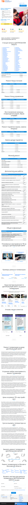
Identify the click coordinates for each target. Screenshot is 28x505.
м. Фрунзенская (17, 66)
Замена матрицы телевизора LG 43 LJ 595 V (20, 275)
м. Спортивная (17, 57)
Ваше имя (2, 483)
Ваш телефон (3, 486)
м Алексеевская (17, 470)
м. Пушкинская (17, 53)
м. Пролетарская (17, 52)
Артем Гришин (23, 302)
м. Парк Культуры (17, 48)
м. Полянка (16, 51)
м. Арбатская (4, 48)
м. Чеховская (17, 68)
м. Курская (3, 62)
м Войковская (4, 472)
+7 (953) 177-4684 (22, 3)
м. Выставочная (4, 53)
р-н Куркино (12, 470)
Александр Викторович (4, 302)
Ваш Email (15, 483)
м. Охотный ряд (4, 70)
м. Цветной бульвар (18, 67)
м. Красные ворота (5, 60)
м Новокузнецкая (17, 472)
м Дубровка (12, 472)
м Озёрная (7, 469)
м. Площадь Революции (18, 49)
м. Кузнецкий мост (5, 61)
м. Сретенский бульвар (18, 58)
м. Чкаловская (17, 69)
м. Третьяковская (17, 63)
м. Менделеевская (5, 67)
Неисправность (16, 486)
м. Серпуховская (17, 56)
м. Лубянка (4, 63)
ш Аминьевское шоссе (8, 471)
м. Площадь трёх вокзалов (18, 50)
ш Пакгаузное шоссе (25, 470)
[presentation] (13, 266)
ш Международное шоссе (22, 470)
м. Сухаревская (17, 59)
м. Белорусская (4, 50)
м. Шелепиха (17, 70)
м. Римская (16, 55)
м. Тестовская (17, 62)
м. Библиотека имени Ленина (6, 51)
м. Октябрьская (4, 69)
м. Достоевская (4, 56)
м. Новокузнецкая (5, 68)
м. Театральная (17, 61)
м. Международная (5, 66)
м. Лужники (4, 64)
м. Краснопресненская (5, 58)
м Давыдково (25, 472)
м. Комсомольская (5, 57)
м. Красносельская (5, 59)
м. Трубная (16, 64)
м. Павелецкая (17, 47)
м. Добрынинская (4, 55)
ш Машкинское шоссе (4, 470)
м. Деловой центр (5, 54)
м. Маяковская (4, 65)
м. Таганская (16, 60)
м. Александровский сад (5, 47)
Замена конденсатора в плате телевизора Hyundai (7, 275)
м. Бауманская (4, 49)
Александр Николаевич (10, 303)
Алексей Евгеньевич (17, 302)
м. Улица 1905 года (17, 65)
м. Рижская (16, 54)
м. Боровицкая (4, 52)
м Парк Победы (21, 472)
